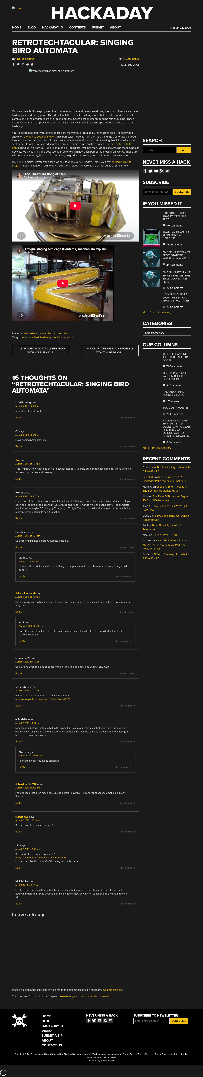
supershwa (22, 816)
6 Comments (173, 442)
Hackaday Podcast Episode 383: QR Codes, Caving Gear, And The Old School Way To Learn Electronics (176, 428)
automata (27, 337)
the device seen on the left (39, 136)
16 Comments (130, 59)
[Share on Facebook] (13, 64)
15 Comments (174, 244)
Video (47, 1031)
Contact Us (52, 1045)
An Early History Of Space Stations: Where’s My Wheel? (176, 255)
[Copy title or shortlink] (32, 64)
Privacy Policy (129, 1054)
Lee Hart (148, 477)
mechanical (58, 337)
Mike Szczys (26, 59)
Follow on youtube (156, 171)
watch (70, 337)
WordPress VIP (108, 1060)
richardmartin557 (25, 784)
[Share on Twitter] (18, 64)
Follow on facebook (145, 171)
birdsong (45, 337)
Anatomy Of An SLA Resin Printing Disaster (176, 235)
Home (16, 27)
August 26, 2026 (180, 27)
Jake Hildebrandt (25, 593)
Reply (18, 417)
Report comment (127, 418)
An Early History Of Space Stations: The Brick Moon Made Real (176, 277)
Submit (98, 27)
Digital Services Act (164, 1054)
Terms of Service (145, 1054)
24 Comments (174, 264)
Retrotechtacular (57, 333)
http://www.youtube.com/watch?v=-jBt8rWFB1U (41, 857)
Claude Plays (165, 535)
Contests (77, 27)
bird (36, 337)
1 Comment (173, 401)
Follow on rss (161, 171)
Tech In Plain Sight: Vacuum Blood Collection (176, 376)
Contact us (167, 171)
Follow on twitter (150, 171)
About (115, 27)
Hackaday (102, 13)
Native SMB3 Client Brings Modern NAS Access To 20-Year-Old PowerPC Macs (164, 544)
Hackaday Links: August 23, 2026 (174, 393)
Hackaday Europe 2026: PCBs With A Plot (175, 216)
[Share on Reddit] (27, 64)
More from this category (157, 312)
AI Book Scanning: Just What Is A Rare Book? (176, 357)
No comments (174, 225)
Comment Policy (112, 990)
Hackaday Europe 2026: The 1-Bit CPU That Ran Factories (176, 297)
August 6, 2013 (130, 65)
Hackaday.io (52, 27)
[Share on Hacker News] (22, 64)
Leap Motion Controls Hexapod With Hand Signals (40, 350)
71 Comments (174, 366)
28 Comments (174, 307)
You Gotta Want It (175, 407)
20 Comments (174, 288)
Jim (17, 460)
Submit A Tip (52, 1036)
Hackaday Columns (35, 333)
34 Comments (174, 385)
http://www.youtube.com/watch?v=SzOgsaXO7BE (42, 699)
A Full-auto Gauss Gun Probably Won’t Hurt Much (110, 350)
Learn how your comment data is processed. (85, 996)
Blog (32, 27)
